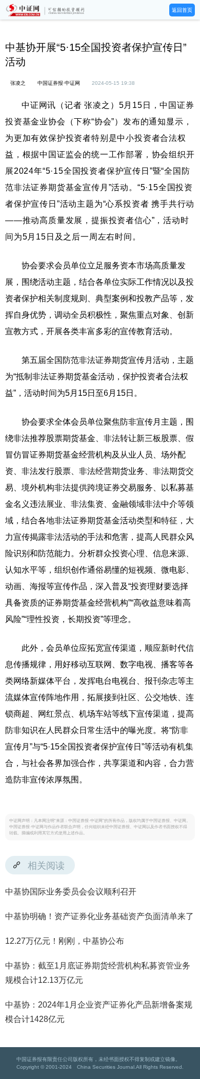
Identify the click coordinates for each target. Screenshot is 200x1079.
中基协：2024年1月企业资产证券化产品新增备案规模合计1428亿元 (98, 1011)
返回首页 (182, 10)
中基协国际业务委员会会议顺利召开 (70, 891)
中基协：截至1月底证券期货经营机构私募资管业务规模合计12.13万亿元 (97, 972)
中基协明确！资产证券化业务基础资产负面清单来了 (99, 916)
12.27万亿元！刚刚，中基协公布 (64, 941)
